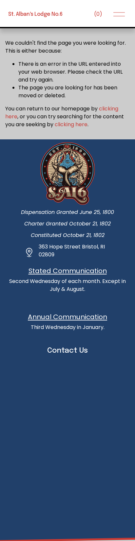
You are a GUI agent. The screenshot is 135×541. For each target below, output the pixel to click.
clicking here (71, 124)
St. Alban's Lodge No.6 (35, 14)
